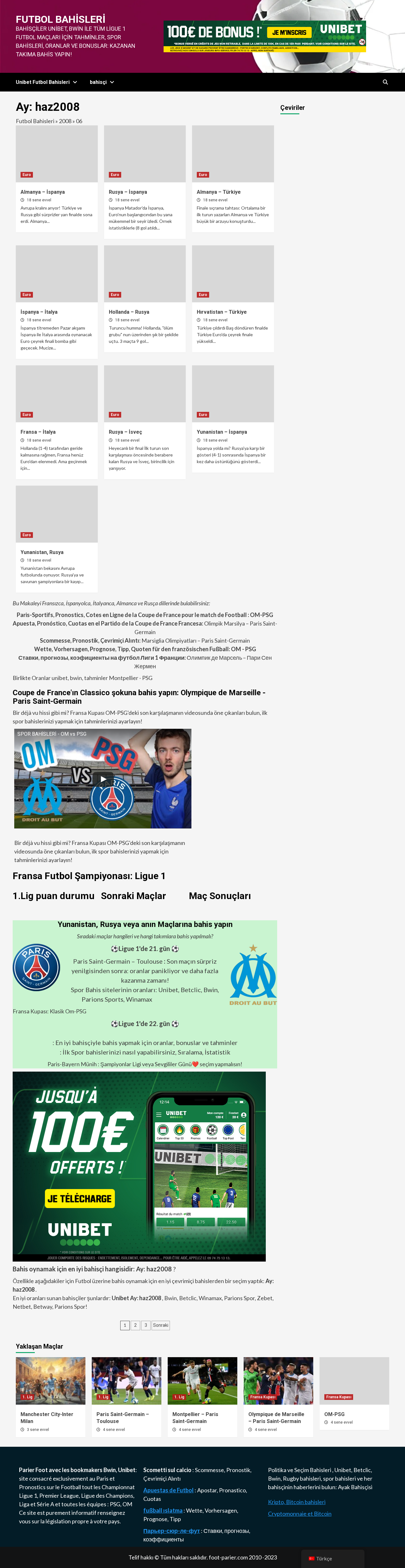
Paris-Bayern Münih (72, 1064)
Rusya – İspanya (128, 192)
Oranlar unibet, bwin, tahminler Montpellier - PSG (92, 677)
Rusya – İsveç (125, 432)
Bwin (170, 1297)
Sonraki (160, 1325)
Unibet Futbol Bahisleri (43, 82)
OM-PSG (334, 1414)
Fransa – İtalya (38, 432)
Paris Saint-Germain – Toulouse (118, 961)
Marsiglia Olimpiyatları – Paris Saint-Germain (145, 640)
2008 (65, 120)
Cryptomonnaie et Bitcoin (300, 1513)
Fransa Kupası (262, 1397)
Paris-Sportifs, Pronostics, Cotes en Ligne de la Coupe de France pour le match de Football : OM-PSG (145, 614)
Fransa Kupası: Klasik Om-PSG (49, 1011)
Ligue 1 (28, 1495)
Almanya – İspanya (43, 192)
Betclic (187, 1297)
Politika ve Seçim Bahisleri (300, 1469)
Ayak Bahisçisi (355, 1486)
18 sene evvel (39, 200)
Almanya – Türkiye (219, 192)
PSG (115, 1504)
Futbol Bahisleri (60, 19)
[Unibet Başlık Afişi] (265, 35)
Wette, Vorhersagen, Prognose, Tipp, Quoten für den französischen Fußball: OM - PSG (145, 648)
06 (79, 120)
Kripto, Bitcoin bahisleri (297, 1501)
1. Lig (27, 1397)
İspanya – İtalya (39, 312)
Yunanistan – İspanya (222, 432)
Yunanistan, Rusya (42, 552)
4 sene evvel (114, 1429)
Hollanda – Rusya (129, 312)
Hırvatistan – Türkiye (222, 312)
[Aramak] (385, 82)
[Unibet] (139, 1165)
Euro (26, 175)
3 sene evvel (38, 1429)
